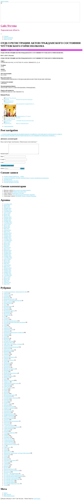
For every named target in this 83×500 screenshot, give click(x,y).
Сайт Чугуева (9, 25)
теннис (6, 456)
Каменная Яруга (8, 342)
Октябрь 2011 (7, 273)
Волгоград (7, 313)
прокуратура (7, 412)
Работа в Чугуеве (8, 416)
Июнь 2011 (7, 279)
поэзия (6, 402)
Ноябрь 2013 (7, 237)
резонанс (6, 419)
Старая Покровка (8, 441)
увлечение (7, 464)
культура (6, 355)
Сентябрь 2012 (8, 257)
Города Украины (8, 37)
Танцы (6, 450)
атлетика (6, 296)
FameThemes (36, 498)
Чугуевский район (9, 482)
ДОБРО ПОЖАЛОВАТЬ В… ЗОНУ (14, 176)
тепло (5, 457)
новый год (7, 382)
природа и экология (9, 408)
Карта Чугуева (8, 39)
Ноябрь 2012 (7, 254)
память (6, 390)
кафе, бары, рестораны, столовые (13, 344)
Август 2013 (7, 241)
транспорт (7, 461)
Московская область (9, 368)
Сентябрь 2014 (8, 223)
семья (5, 434)
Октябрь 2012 (7, 256)
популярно (7, 400)
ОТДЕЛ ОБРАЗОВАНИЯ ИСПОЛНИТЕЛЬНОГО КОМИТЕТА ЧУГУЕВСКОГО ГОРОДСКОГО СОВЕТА (31, 134)
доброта (6, 326)
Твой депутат (7, 451)
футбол (6, 467)
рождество (7, 422)
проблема (6, 409)
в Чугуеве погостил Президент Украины (23, 194)
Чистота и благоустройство (11, 470)
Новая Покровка (8, 376)
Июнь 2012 (7, 262)
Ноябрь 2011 (7, 272)
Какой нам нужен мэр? (19, 191)
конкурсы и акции (9, 350)
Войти (5, 493)
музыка (6, 371)
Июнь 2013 (7, 244)
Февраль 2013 (8, 250)
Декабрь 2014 (7, 218)
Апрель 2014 (7, 230)
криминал (6, 354)
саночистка (7, 429)
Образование (7, 384)
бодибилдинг (7, 303)
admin (7, 50)
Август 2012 (7, 259)
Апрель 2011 (7, 282)
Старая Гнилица (8, 440)
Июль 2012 (7, 260)
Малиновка (7, 363)
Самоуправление (23, 50)
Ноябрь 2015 (7, 209)
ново (5, 379)
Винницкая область (9, 310)
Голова (6, 318)
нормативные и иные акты (11, 383)
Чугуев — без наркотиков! (11, 473)
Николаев (6, 374)
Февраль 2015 (8, 217)
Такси (6, 448)
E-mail (3, 159)
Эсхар (5, 485)
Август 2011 (7, 276)
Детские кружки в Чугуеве (11, 182)
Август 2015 (7, 212)
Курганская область (9, 357)
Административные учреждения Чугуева (15, 291)
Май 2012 (6, 263)
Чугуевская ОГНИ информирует (13, 475)
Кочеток (6, 352)
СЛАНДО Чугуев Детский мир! (25, 120)
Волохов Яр (7, 315)
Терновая (6, 459)
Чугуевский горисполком (11, 477)
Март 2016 (7, 207)
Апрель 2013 (7, 247)
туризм (6, 463)
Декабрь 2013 (7, 236)
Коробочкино (7, 351)
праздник (6, 405)
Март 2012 (7, 266)
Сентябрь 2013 (8, 240)
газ (5, 316)
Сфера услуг (7, 447)
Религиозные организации (11, 421)
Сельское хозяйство (9, 432)
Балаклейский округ (9, 299)
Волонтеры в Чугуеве (18, 193)
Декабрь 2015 (7, 208)
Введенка (6, 307)
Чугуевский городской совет (12, 479)
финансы (6, 466)
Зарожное (6, 334)
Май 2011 (6, 281)
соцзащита (7, 437)
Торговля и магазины (10, 460)
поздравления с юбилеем (11, 398)
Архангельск (7, 294)
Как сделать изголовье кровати (22, 190)
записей (7, 494)
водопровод (7, 312)
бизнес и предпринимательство (12, 300)
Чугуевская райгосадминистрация (13, 476)
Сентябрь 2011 (8, 275)
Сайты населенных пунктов (12, 427)
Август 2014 (7, 224)
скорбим (6, 435)
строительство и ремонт (10, 444)
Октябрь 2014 (7, 221)
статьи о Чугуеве (8, 443)
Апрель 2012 (7, 265)
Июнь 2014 (7, 227)
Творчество (7, 454)
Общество (6, 386)
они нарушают (8, 387)
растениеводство (8, 418)
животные (7, 331)
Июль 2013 (7, 243)
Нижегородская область (10, 373)
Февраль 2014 (8, 233)
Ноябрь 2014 (7, 220)
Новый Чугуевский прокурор (24, 99)
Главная (6, 36)
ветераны (6, 309)
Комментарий (4, 153)
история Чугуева (8, 341)
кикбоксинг (7, 345)
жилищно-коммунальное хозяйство (13, 332)
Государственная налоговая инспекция (14, 322)
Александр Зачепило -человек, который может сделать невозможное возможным (26, 178)
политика (6, 399)
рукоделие (7, 424)
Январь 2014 (7, 234)
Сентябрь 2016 (8, 204)
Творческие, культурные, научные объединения (17, 453)
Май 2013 (6, 246)
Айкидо (6, 293)
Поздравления (8, 396)
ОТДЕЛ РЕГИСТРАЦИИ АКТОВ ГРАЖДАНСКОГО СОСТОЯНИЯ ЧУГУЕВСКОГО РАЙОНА (28, 135)
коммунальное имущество (11, 347)
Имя (2, 156)
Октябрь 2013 (7, 239)
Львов (5, 361)
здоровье (6, 335)
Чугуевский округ (9, 480)
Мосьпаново (7, 370)
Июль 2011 (7, 278)
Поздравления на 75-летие (23, 116)
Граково (6, 323)
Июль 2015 (7, 214)
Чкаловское (7, 472)
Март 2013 (7, 249)
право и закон (8, 403)
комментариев (9, 496)
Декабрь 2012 (7, 253)
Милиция (6, 366)
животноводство (8, 329)
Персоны (6, 393)
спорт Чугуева (8, 438)
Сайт (2, 162)
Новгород (6, 377)
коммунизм (7, 348)
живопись (6, 328)
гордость (6, 319)
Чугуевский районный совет (12, 483)
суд (5, 445)
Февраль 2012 (8, 268)
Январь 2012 (7, 269)
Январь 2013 (7, 252)
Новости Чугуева (8, 380)
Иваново (6, 339)
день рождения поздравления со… (25, 104)
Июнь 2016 (7, 205)
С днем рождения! (9, 425)
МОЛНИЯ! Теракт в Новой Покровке (25, 196)
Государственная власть (10, 321)
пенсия (6, 392)
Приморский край (9, 406)
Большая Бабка (8, 306)
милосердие (7, 367)
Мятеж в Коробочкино (22, 123)
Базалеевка (7, 297)
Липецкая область (9, 360)
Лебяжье (6, 358)
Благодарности (8, 302)
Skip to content (4, 1)
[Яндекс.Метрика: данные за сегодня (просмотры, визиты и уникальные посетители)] (6, 498)
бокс (5, 305)
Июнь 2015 (7, 215)
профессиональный (9, 415)
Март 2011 (7, 284)
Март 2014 (7, 231)
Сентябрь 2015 (8, 211)
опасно (6, 389)
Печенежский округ (9, 395)
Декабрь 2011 (7, 270)
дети (5, 325)
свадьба (6, 431)
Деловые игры (8, 179)
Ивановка (6, 338)
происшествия (8, 411)
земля (5, 337)
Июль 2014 (7, 225)
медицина (6, 364)
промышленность (9, 414)
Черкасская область (9, 469)
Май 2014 (6, 228)
